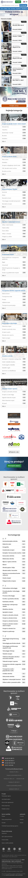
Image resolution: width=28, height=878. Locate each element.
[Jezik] (24, 1)
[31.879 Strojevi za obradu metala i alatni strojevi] (14, 119)
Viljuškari (18, 8)
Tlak (9, 8)
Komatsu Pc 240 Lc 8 (14, 789)
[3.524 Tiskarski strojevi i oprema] (14, 384)
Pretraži (24, 5)
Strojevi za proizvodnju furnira (14, 775)
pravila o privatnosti (10, 875)
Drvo (2, 8)
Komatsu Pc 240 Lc (14, 772)
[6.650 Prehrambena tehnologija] (14, 319)
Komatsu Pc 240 (20, 778)
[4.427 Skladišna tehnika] (14, 351)
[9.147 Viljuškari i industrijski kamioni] (14, 217)
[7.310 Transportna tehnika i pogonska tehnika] (14, 286)
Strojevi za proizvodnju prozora (13, 785)
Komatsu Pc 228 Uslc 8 (14, 782)
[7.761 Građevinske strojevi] (14, 250)
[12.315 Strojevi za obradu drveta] (14, 152)
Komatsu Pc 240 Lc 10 (9, 778)
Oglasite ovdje (14, 452)
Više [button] (3, 141)
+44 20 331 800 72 (9, 758)
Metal (5, 8)
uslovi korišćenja (19, 875)
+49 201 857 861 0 (9, 760)
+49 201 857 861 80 (10, 763)
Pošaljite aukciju (14, 105)
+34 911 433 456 (9, 765)
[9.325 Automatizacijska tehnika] (14, 185)
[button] (26, 1)
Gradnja (13, 8)
